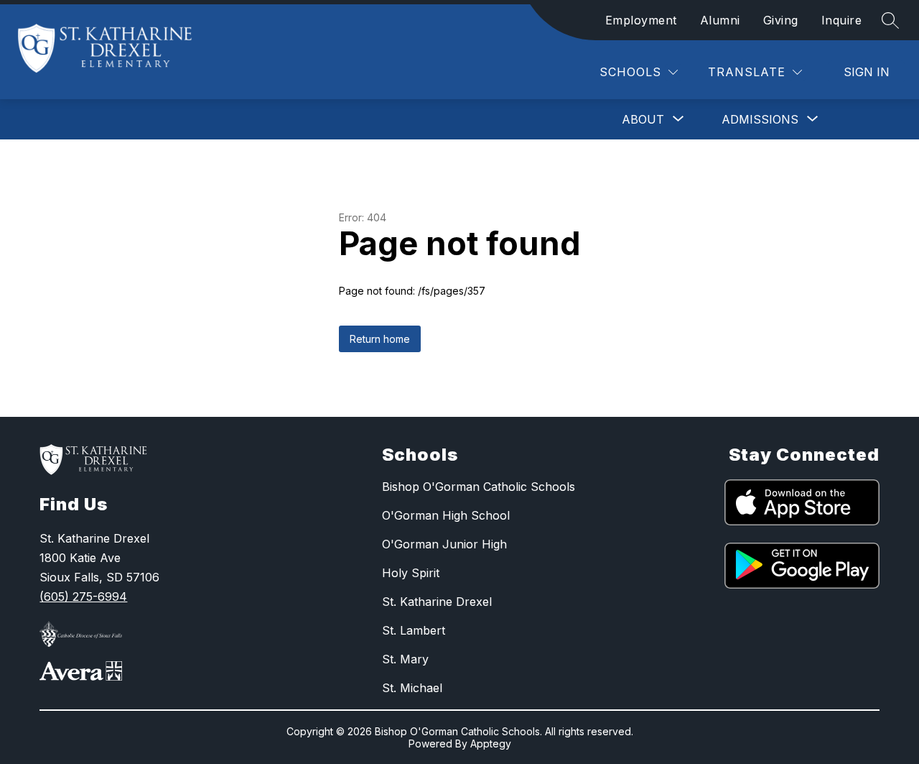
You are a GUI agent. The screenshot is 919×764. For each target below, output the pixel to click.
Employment (641, 20)
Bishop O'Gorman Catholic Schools (478, 486)
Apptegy (490, 743)
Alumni (720, 20)
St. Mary (405, 659)
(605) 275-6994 (83, 596)
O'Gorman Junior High (444, 544)
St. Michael (412, 688)
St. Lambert (413, 630)
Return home (380, 339)
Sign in (867, 72)
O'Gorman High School (446, 515)
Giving (780, 20)
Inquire (841, 20)
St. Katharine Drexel (437, 601)
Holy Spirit (410, 573)
